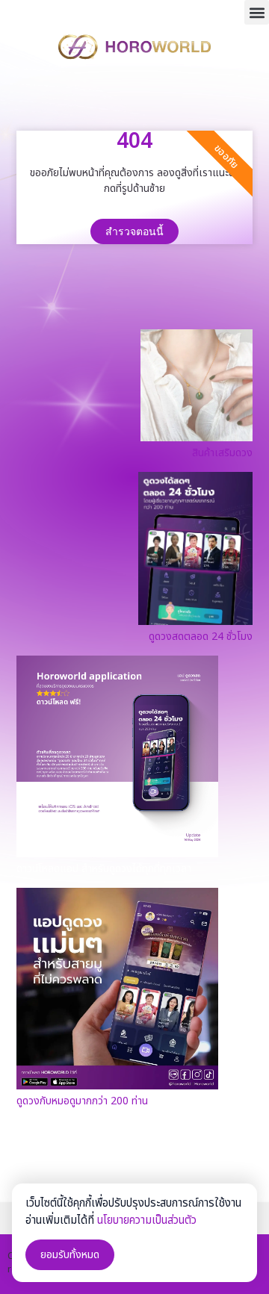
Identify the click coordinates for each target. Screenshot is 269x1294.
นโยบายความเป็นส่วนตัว (147, 1220)
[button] (256, 12)
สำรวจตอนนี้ (134, 231)
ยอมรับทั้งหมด (69, 1255)
